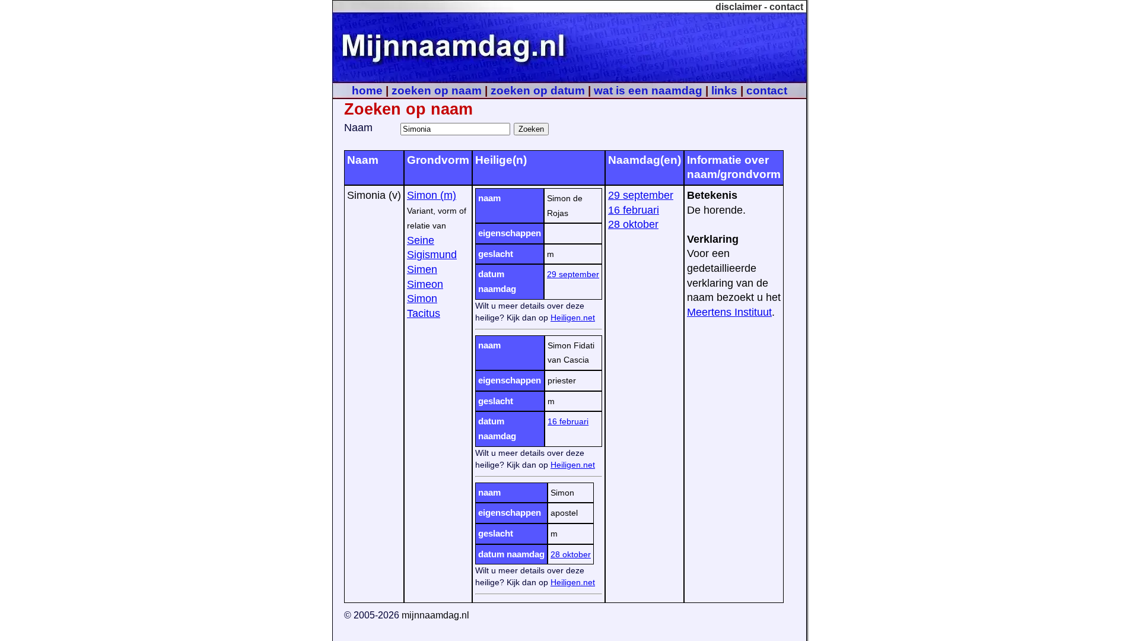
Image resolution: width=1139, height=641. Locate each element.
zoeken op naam (437, 90)
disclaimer (738, 7)
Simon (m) (431, 195)
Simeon (425, 284)
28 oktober (571, 554)
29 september (573, 274)
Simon (422, 298)
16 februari (568, 421)
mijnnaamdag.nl (435, 615)
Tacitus (423, 313)
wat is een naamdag (648, 90)
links (724, 90)
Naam (358, 128)
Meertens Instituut (729, 312)
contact (786, 7)
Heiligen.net (573, 317)
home (367, 90)
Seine (420, 240)
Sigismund (432, 255)
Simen (422, 269)
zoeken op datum (538, 90)
